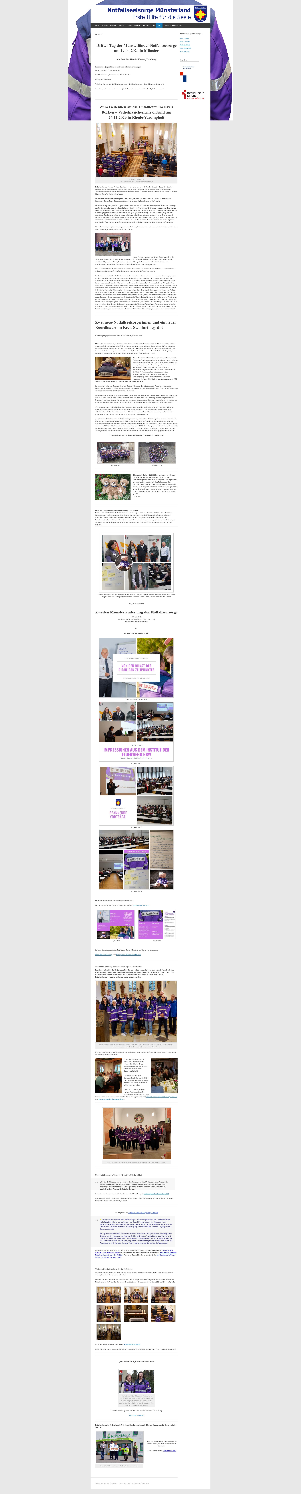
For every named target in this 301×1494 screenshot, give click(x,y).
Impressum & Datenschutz (173, 25)
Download (137, 25)
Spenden (129, 25)
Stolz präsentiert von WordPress (106, 1483)
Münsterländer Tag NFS (141, 905)
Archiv (159, 25)
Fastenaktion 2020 (169, 1450)
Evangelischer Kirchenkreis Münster (128, 955)
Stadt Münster (185, 51)
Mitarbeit (113, 25)
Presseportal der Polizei (132, 1344)
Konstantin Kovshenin (141, 1483)
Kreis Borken (184, 38)
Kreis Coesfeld (185, 41)
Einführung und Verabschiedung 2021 (156, 1194)
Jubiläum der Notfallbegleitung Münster (143, 1212)
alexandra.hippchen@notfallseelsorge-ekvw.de (161, 1097)
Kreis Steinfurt (185, 45)
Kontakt (146, 25)
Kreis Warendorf (185, 48)
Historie (121, 25)
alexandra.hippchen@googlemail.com (111, 1099)
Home (97, 25)
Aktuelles (105, 25)
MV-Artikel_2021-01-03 (136, 1415)
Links (153, 25)
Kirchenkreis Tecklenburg (103, 955)
